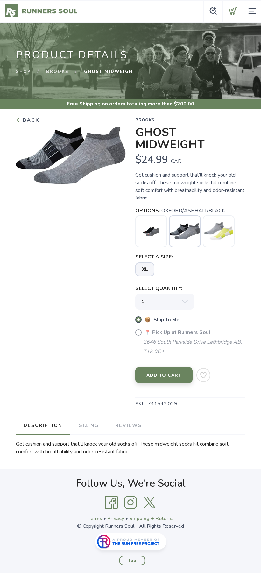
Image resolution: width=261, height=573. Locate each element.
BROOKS (57, 72)
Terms (95, 518)
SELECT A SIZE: (154, 256)
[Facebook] (111, 502)
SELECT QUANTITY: (158, 288)
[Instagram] (130, 502)
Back (30, 120)
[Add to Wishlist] (203, 375)
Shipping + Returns (151, 518)
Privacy (115, 518)
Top (132, 560)
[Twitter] (149, 502)
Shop (23, 72)
